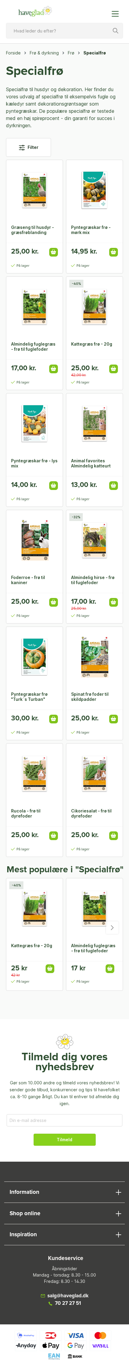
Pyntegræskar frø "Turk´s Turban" (29, 697)
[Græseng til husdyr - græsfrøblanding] (34, 190)
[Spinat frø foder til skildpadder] (94, 657)
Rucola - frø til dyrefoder (25, 813)
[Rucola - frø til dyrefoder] (34, 773)
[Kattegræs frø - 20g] (94, 307)
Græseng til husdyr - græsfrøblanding (32, 230)
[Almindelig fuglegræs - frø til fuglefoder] (34, 307)
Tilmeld (64, 1139)
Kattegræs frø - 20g (91, 344)
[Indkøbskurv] (102, 10)
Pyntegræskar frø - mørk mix (91, 230)
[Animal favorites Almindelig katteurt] (94, 423)
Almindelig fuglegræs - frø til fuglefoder (33, 346)
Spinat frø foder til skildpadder (90, 697)
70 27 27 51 (68, 1303)
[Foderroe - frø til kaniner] (34, 540)
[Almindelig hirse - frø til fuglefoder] (94, 540)
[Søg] (116, 30)
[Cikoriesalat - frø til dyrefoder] (94, 773)
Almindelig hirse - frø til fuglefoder (93, 580)
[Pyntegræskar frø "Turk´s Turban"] (34, 657)
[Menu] (117, 13)
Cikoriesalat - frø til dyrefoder (91, 813)
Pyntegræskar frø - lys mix (34, 463)
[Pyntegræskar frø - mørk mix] (94, 190)
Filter (32, 147)
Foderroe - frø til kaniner (28, 580)
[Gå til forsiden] (35, 11)
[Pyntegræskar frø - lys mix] (34, 423)
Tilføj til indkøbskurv (53, 252)
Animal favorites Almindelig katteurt (91, 463)
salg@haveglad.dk (67, 1296)
